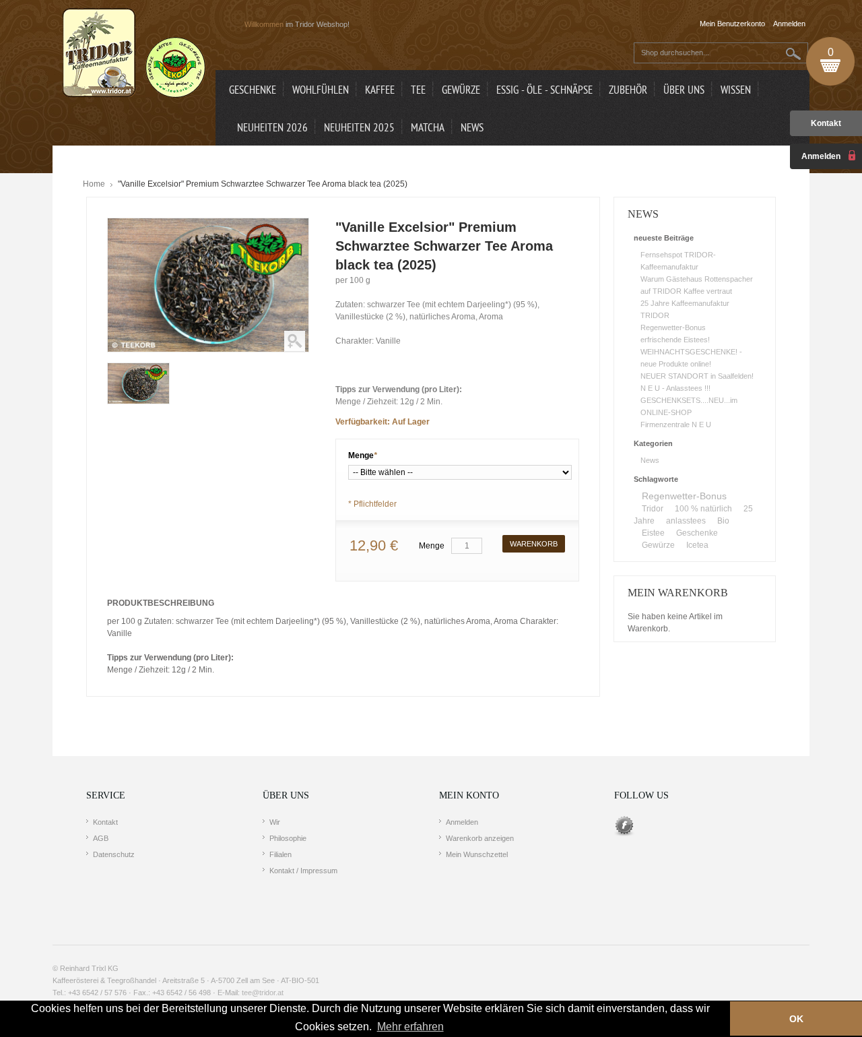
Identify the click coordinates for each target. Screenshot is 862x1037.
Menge (362, 455)
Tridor (652, 508)
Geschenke (697, 533)
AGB (100, 838)
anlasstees (686, 521)
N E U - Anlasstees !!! (675, 388)
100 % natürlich (703, 508)
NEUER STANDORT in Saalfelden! (697, 376)
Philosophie (287, 838)
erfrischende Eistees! (675, 340)
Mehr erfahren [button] (410, 1026)
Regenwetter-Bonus (673, 327)
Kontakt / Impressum (303, 871)
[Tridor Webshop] (134, 54)
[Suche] (793, 53)
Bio (723, 521)
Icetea (697, 545)
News (649, 460)
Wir (274, 822)
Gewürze (658, 545)
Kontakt (826, 123)
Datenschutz (114, 854)
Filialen (280, 854)
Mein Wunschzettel (477, 854)
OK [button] (796, 1018)
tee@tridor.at (263, 992)
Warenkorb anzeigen (480, 838)
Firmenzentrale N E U (675, 424)
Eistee (653, 533)
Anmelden (462, 822)
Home (94, 184)
